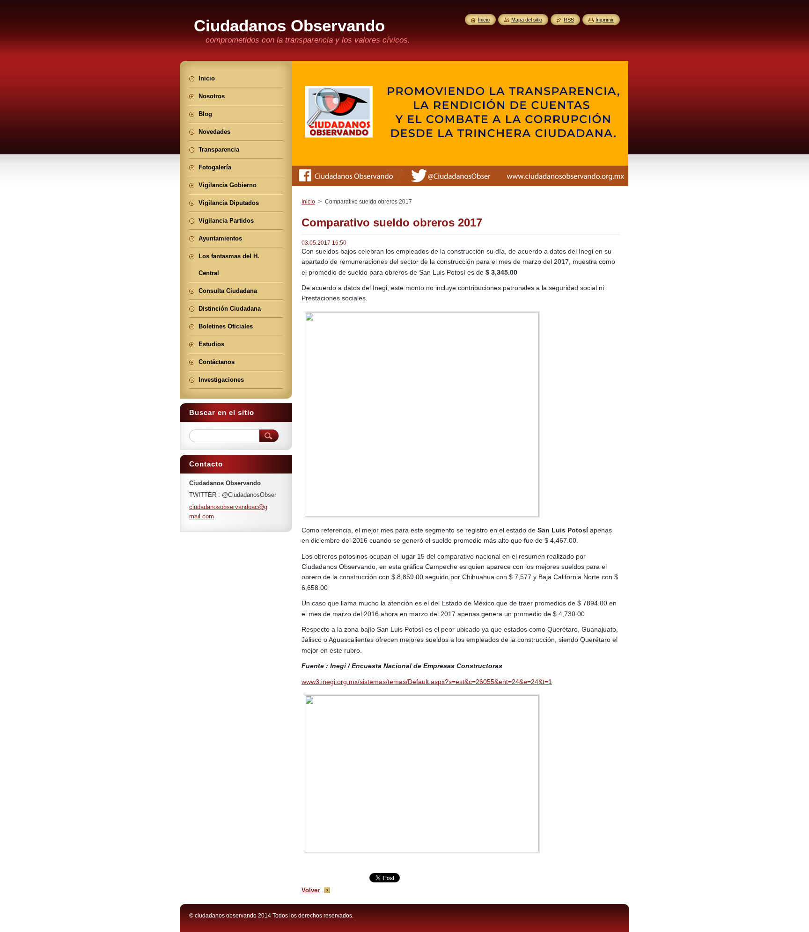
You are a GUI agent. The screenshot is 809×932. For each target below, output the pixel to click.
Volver (311, 890)
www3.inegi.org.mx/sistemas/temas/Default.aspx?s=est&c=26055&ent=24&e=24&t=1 (427, 681)
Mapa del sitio (526, 19)
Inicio (308, 201)
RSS (569, 19)
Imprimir (605, 19)
